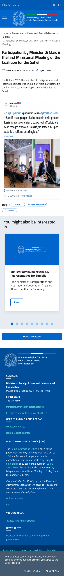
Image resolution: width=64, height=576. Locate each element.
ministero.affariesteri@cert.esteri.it (25, 407)
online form (12, 464)
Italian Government (11, 4)
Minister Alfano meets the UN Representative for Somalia (29, 273)
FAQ (8, 504)
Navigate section (32, 336)
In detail (6, 37)
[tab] (12, 324)
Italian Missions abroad (18, 433)
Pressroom (17, 33)
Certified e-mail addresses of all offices (26, 413)
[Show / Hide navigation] (5, 18)
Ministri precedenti (37, 204)
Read (17, 302)
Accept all (52, 571)
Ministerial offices (15, 426)
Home (5, 33)
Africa (17, 204)
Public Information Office (24, 449)
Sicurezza (9, 209)
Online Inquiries (14, 498)
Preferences (32, 571)
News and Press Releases (41, 33)
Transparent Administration (20, 520)
